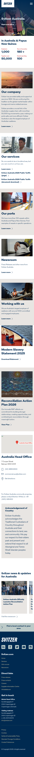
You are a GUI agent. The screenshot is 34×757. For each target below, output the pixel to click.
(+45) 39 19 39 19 (7, 718)
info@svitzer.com (6, 720)
